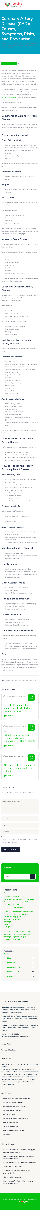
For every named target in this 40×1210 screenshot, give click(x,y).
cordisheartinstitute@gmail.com (17, 1037)
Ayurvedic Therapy (9, 1115)
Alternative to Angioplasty (12, 1177)
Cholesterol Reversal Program (13, 1103)
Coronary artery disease (9, 97)
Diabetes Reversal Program (12, 1110)
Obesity (10, 977)
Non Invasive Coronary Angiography (15, 1118)
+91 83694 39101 (13, 1034)
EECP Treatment (13, 972)
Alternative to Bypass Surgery (13, 1130)
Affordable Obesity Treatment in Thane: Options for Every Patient (19, 768)
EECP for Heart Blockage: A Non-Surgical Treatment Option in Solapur (22, 934)
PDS (26, 1202)
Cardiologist (11, 963)
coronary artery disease (13, 680)
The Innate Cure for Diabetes (13, 1167)
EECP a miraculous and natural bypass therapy (19, 1163)
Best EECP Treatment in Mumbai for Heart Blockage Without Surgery (17, 708)
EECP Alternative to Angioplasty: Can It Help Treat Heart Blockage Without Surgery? (24, 900)
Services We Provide (10, 1126)
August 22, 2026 (18, 907)
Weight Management (10, 1122)
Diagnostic (6, 1134)
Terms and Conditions (8, 1050)
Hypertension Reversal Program (14, 1107)
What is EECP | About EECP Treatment (16, 1099)
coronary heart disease (29, 680)
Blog (5, 702)
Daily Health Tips (13, 967)
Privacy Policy (6, 1044)
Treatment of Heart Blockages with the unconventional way (16, 1172)
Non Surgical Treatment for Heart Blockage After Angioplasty (23, 914)
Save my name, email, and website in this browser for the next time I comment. (19, 840)
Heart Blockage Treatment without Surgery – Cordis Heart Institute (18, 1182)
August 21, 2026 (18, 919)
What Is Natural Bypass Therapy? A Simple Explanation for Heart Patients (19, 737)
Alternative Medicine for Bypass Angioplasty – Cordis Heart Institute (19, 1157)
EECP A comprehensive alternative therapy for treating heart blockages (19, 1151)
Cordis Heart (18, 1199)
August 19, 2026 (18, 939)
